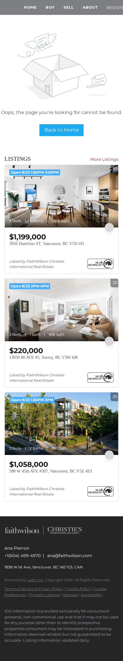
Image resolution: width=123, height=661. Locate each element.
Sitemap (70, 595)
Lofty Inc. (35, 580)
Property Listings (44, 595)
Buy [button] (50, 7)
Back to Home (61, 130)
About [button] (90, 7)
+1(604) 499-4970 (22, 555)
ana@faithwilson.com (69, 555)
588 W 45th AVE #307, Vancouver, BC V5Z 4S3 (50, 471)
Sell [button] (69, 7)
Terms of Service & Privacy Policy (33, 589)
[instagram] (19, 649)
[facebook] (7, 649)
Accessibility (92, 595)
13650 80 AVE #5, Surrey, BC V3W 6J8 (43, 357)
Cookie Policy (78, 589)
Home (30, 7)
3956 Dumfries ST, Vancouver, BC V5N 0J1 (46, 243)
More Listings (104, 159)
